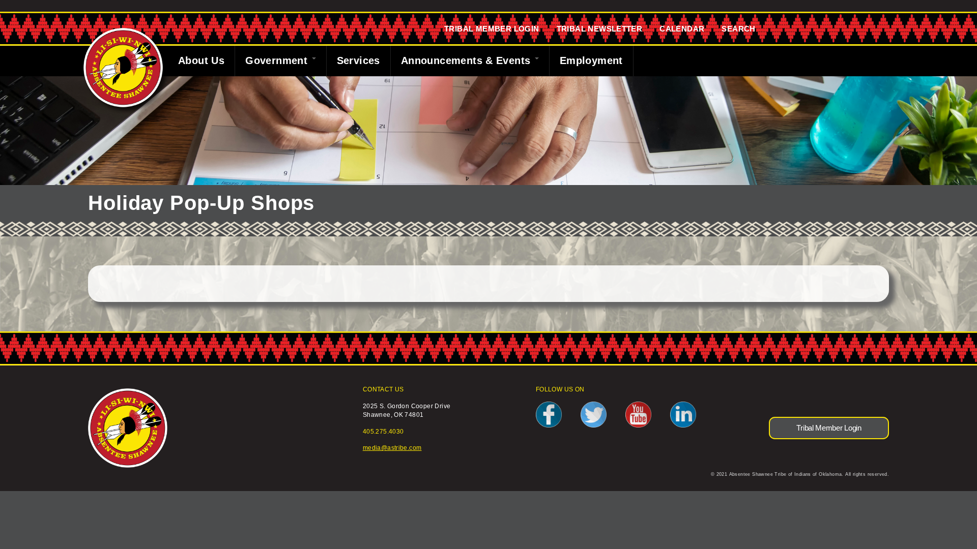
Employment (591, 60)
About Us (201, 60)
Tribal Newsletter (600, 28)
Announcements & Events (467, 60)
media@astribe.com (392, 447)
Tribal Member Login (491, 28)
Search (738, 28)
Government (277, 60)
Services (358, 60)
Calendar (681, 28)
